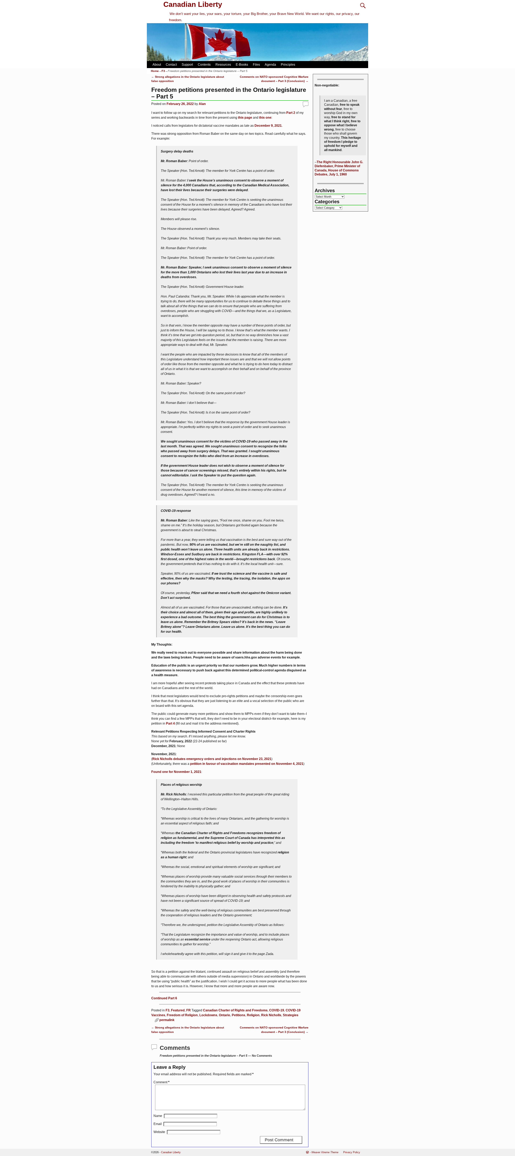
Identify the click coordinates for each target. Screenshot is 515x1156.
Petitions (238, 1015)
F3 (163, 71)
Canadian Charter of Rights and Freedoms (235, 1010)
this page (245, 117)
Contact (171, 64)
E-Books (242, 64)
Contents (204, 64)
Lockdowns (208, 1015)
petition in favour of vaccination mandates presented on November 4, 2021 (246, 763)
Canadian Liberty (192, 4)
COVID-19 (276, 1010)
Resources (223, 64)
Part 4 (170, 723)
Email (157, 1124)
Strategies (290, 1015)
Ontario (224, 1015)
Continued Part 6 (164, 998)
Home (155, 71)
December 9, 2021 (268, 125)
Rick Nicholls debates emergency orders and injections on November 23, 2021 (211, 759)
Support (187, 64)
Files (256, 64)
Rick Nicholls (271, 1015)
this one (265, 117)
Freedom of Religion (182, 1015)
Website (159, 1132)
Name (157, 1116)
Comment (161, 1082)
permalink (166, 1020)
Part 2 (290, 112)
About (156, 64)
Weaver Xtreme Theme (324, 1152)
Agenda (270, 64)
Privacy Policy (351, 1152)
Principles (288, 64)
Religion (253, 1015)
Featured (178, 1010)
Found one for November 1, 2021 (176, 771)
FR (188, 1010)
